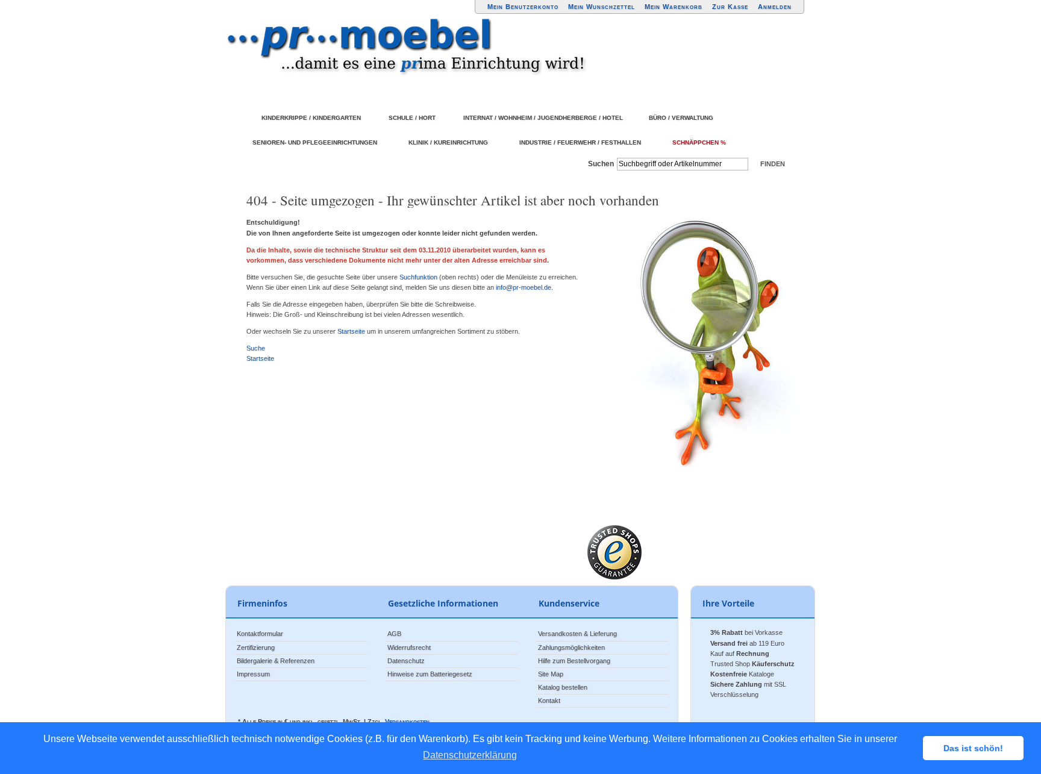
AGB (394, 633)
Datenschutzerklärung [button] (470, 755)
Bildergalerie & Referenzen (275, 660)
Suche (255, 348)
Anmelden (775, 6)
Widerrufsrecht (409, 647)
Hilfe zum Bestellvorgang (574, 660)
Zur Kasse (730, 6)
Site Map (550, 674)
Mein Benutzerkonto (522, 6)
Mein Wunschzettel (601, 6)
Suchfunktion (418, 277)
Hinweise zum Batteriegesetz (429, 674)
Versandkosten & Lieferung (577, 633)
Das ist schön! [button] (973, 748)
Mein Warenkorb (673, 6)
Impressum (253, 674)
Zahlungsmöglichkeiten (571, 647)
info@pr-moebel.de (523, 287)
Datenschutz (406, 660)
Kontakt (549, 700)
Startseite (351, 331)
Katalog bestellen (562, 687)
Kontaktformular (260, 633)
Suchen (601, 164)
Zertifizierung (256, 647)
